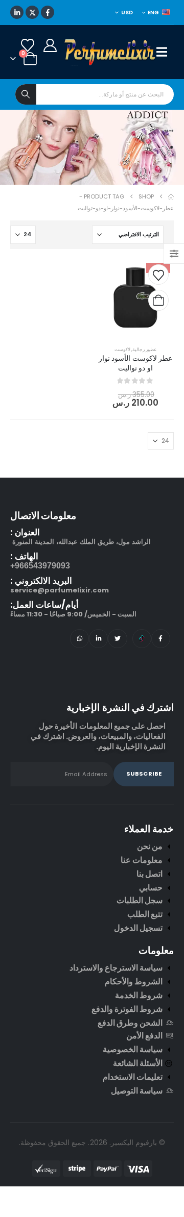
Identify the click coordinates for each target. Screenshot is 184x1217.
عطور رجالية (144, 349)
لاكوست (122, 349)
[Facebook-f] (160, 638)
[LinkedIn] (17, 12)
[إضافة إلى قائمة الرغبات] (158, 274)
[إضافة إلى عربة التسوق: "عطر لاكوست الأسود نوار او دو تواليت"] (158, 300)
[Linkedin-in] (98, 638)
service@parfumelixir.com (59, 590)
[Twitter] (117, 638)
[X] (32, 12)
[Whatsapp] (79, 638)
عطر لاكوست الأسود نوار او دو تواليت (136, 363)
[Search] (25, 94)
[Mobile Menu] (165, 52)
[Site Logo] (110, 52)
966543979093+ (40, 565)
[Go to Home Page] (171, 197)
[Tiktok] (141, 638)
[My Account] (50, 45)
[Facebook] (47, 12)
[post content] (135, 297)
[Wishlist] (27, 45)
